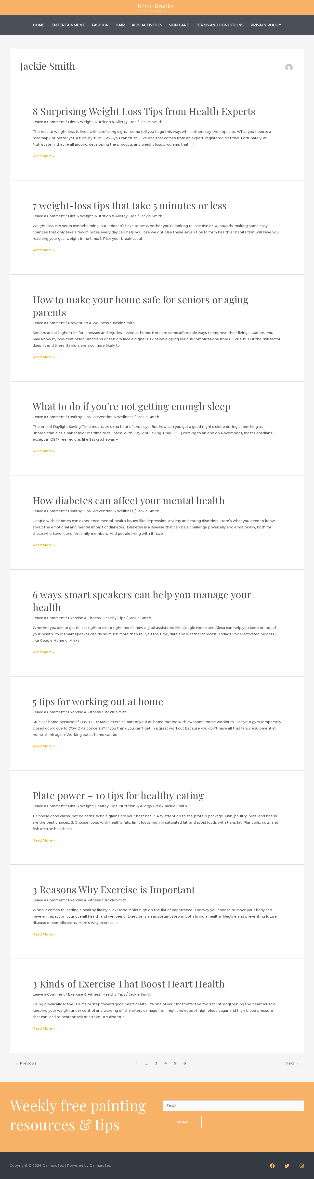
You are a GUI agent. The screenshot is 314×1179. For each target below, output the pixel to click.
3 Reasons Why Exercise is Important (114, 889)
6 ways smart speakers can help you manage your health (142, 601)
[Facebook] (272, 1165)
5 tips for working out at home (98, 701)
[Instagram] (301, 1165)
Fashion (100, 25)
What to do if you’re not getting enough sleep (132, 405)
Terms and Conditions (220, 25)
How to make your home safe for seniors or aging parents (141, 306)
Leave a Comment (49, 122)
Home (39, 25)
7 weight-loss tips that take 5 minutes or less (130, 205)
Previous (25, 1063)
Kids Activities (147, 25)
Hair (120, 25)
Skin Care (179, 25)
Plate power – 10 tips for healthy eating (118, 795)
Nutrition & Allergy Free (116, 122)
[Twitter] (287, 1165)
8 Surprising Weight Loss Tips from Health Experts (144, 110)
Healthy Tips (79, 417)
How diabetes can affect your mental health (129, 500)
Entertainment (68, 25)
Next (292, 1063)
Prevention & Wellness (88, 323)
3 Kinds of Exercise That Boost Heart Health (129, 983)
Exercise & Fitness (84, 618)
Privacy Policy (265, 25)
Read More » (44, 156)
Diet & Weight (80, 122)
